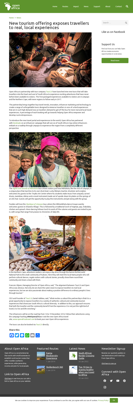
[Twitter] (111, 381)
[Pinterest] (124, 381)
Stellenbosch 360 (54, 367)
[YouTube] (118, 381)
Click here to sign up (109, 363)
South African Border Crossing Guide (86, 355)
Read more (115, 60)
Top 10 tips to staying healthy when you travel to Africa (86, 371)
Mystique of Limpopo (34, 204)
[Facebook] (105, 381)
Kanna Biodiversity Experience (52, 355)
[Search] (127, 6)
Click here (8, 378)
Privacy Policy (103, 400)
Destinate (17, 123)
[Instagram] (105, 387)
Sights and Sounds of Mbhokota (25, 188)
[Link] (12, 6)
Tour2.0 (49, 92)
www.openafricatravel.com (24, 319)
